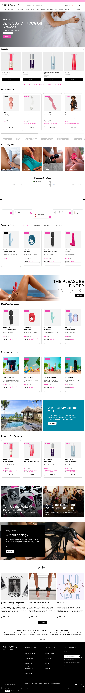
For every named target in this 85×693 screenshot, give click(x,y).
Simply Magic (6, 114)
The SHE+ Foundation (30, 653)
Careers (26, 661)
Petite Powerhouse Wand (50, 251)
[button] (14, 9)
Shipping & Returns (49, 653)
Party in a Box (28, 671)
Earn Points (5, 514)
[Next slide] (45, 44)
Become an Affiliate (49, 661)
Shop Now (7, 36)
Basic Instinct (26, 72)
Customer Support (49, 651)
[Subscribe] (80, 656)
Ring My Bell (27, 251)
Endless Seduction (70, 114)
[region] (42, 29)
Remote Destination (70, 329)
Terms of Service (38, 683)
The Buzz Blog (28, 663)
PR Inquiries (27, 656)
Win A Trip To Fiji (29, 673)
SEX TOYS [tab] (26, 225)
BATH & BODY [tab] (48, 225)
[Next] (83, 49)
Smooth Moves (27, 114)
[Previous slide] (39, 44)
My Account (48, 658)
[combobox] (42, 5)
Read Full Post (6, 616)
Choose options (73, 127)
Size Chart (47, 656)
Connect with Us (29, 658)
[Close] (83, 686)
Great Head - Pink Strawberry (31, 461)
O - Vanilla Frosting (6, 72)
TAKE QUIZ (79, 295)
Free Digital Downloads (30, 666)
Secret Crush (47, 114)
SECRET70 (49, 1)
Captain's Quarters (70, 377)
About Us (27, 651)
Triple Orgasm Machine (9, 251)
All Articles (42, 622)
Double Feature (27, 329)
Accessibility (46, 683)
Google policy (71, 688)
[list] (42, 112)
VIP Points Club (48, 668)
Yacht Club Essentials (8, 377)
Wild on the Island (28, 377)
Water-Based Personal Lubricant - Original (51, 73)
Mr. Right (67, 251)
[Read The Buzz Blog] (42, 567)
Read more (42, 639)
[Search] (58, 5)
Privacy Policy (66, 688)
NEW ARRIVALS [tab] (36, 225)
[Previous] (80, 49)
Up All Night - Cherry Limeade (72, 72)
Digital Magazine (29, 668)
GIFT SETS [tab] (59, 225)
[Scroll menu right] (83, 9)
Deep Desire (47, 329)
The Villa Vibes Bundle (50, 377)
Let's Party (47, 514)
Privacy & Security (29, 683)
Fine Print (47, 663)
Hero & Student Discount (51, 666)
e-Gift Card (47, 671)
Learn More (10, 551)
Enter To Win (52, 423)
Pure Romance (11, 684)
